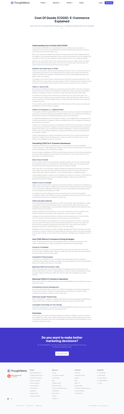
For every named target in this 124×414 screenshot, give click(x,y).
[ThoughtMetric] (17, 371)
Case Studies (55, 378)
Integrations (33, 391)
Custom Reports (34, 385)
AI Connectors (34, 388)
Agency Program (56, 385)
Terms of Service (20, 405)
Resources (56, 3)
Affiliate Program (56, 383)
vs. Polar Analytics (102, 378)
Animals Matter (79, 385)
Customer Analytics (35, 380)
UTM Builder (55, 391)
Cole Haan (77, 372)
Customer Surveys (35, 396)
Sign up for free (62, 354)
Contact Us (55, 398)
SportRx (77, 378)
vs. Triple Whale (101, 372)
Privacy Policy (29, 405)
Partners (69, 3)
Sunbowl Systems (79, 391)
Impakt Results (79, 393)
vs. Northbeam (101, 375)
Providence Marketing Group (82, 388)
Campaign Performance (36, 375)
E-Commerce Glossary (58, 375)
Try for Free (109, 3)
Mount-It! (77, 383)
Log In (101, 3)
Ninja (76, 380)
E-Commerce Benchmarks (59, 388)
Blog (53, 380)
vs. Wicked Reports (102, 380)
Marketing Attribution (35, 372)
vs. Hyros (99, 383)
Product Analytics (34, 383)
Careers (54, 396)
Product (43, 3)
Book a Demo (55, 393)
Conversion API (34, 393)
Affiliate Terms (38, 405)
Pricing (81, 3)
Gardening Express (80, 375)
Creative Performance (36, 378)
